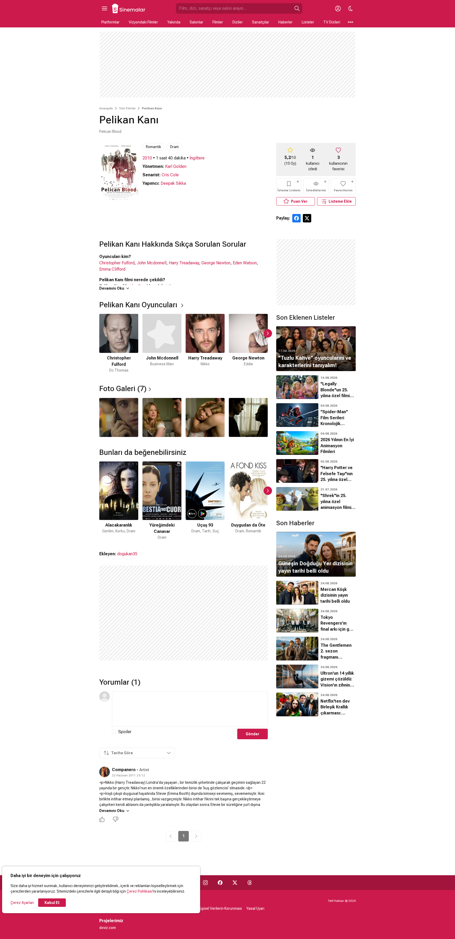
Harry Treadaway (184, 262)
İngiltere (197, 157)
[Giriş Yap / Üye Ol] (338, 8)
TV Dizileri (331, 22)
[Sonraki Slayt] (268, 333)
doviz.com (107, 928)
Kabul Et (52, 903)
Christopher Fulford (117, 262)
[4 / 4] (248, 417)
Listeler (308, 22)
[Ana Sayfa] (129, 8)
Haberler (285, 22)
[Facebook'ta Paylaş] (296, 218)
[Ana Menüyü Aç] (104, 8)
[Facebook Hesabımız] (220, 882)
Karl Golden (175, 166)
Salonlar (196, 22)
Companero (124, 769)
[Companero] (104, 772)
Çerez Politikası (139, 891)
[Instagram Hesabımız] (205, 882)
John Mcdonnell (151, 262)
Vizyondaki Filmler (143, 22)
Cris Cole (170, 174)
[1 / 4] (118, 417)
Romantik (153, 147)
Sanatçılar (260, 22)
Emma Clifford (112, 269)
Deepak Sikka (173, 183)
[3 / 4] (205, 417)
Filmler (217, 22)
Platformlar (110, 22)
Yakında (173, 22)
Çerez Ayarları (22, 903)
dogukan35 (127, 553)
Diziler (238, 22)
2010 (147, 157)
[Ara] (297, 8)
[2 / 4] (161, 417)
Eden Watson (245, 262)
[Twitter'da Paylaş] (307, 218)
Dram (174, 147)
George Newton (215, 262)
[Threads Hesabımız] (249, 882)
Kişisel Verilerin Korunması (220, 908)
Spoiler (124, 731)
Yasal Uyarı (255, 908)
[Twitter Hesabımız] (235, 882)
